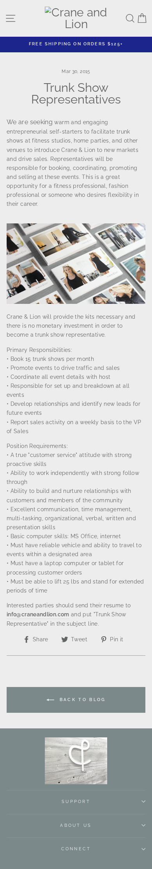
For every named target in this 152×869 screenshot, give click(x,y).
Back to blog (81, 699)
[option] (76, 44)
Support (76, 801)
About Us (76, 825)
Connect (76, 848)
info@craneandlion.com (38, 614)
